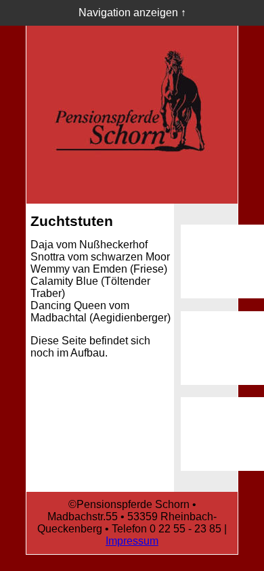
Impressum (132, 541)
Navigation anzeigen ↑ (132, 12)
